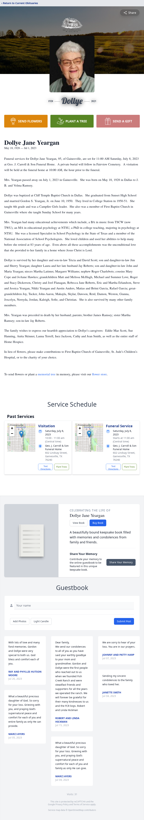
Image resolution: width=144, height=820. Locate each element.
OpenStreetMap (76, 810)
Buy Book (98, 522)
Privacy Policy (62, 804)
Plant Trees (61, 466)
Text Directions (46, 467)
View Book (78, 522)
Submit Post (124, 621)
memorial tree (46, 374)
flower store (99, 374)
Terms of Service (81, 804)
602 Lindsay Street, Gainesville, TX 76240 (56, 456)
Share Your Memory (121, 562)
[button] (21, 434)
